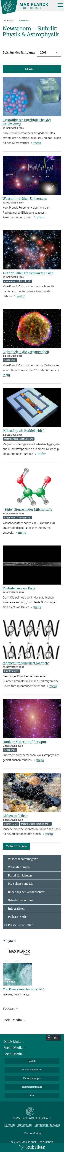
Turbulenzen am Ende (19, 588)
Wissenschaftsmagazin (23, 859)
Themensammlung (32, 1086)
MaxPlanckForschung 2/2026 (23, 989)
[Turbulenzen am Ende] (32, 565)
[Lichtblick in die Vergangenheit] (32, 328)
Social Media (13, 1048)
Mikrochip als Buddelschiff (23, 431)
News (29, 69)
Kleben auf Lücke (15, 816)
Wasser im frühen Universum (25, 199)
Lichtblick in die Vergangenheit (26, 352)
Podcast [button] (9, 1008)
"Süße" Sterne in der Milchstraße (27, 510)
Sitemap (9, 1125)
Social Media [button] (13, 1020)
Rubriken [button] (35, 1147)
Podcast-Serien (18, 916)
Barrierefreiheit (33, 1133)
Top (56, 1038)
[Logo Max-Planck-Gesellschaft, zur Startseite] (27, 7)
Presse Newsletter (32, 1069)
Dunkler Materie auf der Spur (24, 742)
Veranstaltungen (19, 867)
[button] (16, 846)
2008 (43, 52)
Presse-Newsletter (20, 925)
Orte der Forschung (20, 900)
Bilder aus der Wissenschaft (26, 892)
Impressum (25, 1125)
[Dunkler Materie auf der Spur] (32, 718)
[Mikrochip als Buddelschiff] (32, 407)
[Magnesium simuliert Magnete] (32, 639)
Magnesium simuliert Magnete (26, 663)
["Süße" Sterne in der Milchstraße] (32, 486)
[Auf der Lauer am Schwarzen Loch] (32, 249)
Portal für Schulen (20, 875)
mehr (37, 143)
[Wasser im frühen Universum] (32, 175)
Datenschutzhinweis (47, 1125)
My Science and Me (20, 883)
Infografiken (16, 908)
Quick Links (13, 1042)
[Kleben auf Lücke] (32, 792)
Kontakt (32, 1061)
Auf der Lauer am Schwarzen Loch (28, 273)
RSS (32, 1095)
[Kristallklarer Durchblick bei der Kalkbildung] (32, 96)
